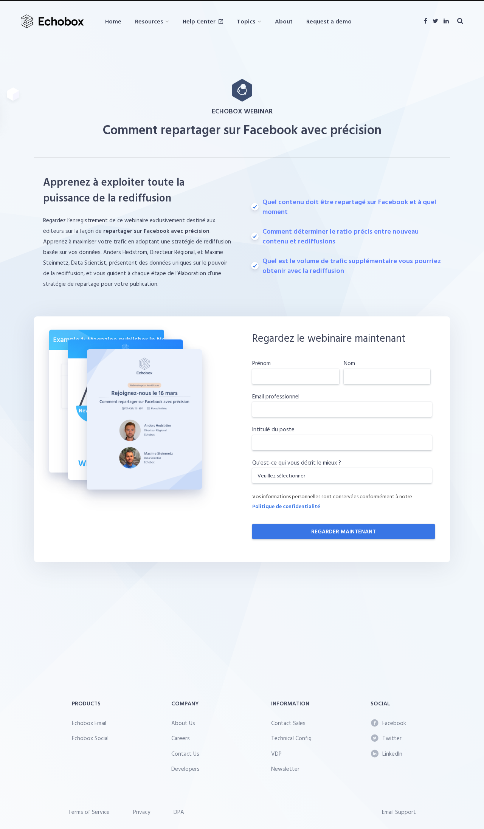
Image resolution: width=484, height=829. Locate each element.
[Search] (460, 21)
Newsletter (285, 768)
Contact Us (185, 753)
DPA (179, 811)
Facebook (394, 723)
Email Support (399, 811)
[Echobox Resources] (54, 21)
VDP (276, 753)
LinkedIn (392, 753)
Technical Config (291, 738)
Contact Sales (288, 723)
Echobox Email (89, 723)
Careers (180, 738)
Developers (185, 768)
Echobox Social (90, 738)
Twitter (392, 738)
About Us (183, 723)
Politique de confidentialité (286, 506)
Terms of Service (89, 811)
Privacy (141, 811)
